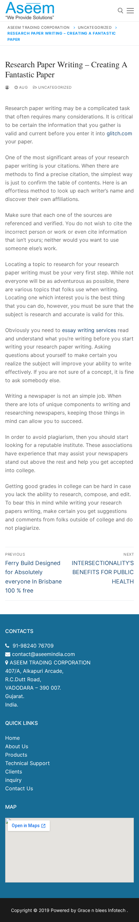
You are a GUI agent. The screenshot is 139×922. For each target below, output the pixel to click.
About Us (16, 746)
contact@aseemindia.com (42, 654)
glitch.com (119, 133)
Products (16, 754)
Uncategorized (54, 87)
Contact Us (19, 788)
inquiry (13, 780)
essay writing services (89, 330)
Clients (13, 771)
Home (12, 738)
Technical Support (27, 763)
